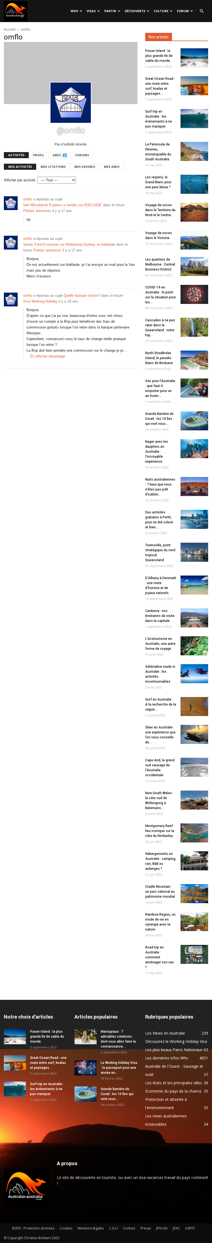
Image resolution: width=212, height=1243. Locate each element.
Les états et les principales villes (173, 1082)
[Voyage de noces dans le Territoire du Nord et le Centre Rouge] (194, 212)
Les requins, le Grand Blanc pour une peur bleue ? (158, 182)
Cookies (66, 1228)
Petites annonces (37, 211)
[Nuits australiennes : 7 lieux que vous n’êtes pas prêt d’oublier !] (194, 486)
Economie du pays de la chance (173, 1091)
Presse (146, 1228)
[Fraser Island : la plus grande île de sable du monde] (194, 57)
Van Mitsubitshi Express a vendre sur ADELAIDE (62, 205)
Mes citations (53, 167)
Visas (91, 11)
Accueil (9, 29)
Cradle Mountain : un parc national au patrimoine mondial (160, 892)
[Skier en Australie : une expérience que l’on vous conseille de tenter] (194, 734)
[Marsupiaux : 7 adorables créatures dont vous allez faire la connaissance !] (86, 1036)
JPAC (176, 1228)
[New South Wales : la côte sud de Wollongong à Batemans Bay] (194, 800)
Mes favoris (84, 167)
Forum (183, 11)
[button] (201, 11)
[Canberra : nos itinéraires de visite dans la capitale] (194, 617)
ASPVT (190, 1228)
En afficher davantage (47, 356)
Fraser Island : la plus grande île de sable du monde (159, 56)
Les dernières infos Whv (166, 1058)
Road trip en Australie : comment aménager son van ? (159, 957)
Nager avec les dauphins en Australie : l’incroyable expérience (156, 451)
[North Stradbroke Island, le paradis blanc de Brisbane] (194, 360)
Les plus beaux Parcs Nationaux (173, 1049)
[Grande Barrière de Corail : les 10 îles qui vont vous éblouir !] (194, 420)
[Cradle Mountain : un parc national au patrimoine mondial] (194, 893)
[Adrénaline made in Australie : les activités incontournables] (194, 673)
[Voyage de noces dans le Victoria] (194, 240)
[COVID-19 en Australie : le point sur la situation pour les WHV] (194, 294)
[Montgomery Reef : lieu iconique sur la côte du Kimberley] (194, 832)
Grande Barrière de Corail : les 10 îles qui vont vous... (159, 419)
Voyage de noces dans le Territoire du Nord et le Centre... (160, 210)
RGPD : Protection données (33, 1228)
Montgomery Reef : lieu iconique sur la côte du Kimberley (159, 831)
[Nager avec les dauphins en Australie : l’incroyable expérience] (194, 448)
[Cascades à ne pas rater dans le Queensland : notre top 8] (194, 327)
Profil (38, 155)
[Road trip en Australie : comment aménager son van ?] (194, 954)
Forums (82, 155)
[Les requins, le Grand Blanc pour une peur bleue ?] (194, 184)
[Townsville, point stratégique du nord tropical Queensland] (194, 552)
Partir (110, 11)
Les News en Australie (165, 1033)
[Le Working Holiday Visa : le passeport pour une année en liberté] (86, 1067)
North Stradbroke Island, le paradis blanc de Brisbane (159, 358)
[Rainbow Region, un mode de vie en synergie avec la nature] (194, 921)
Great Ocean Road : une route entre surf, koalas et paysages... (48, 1063)
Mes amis (112, 167)
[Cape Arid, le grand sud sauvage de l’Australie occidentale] (194, 767)
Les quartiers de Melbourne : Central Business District (160, 264)
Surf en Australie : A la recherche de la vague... (160, 704)
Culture (161, 11)
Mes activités (20, 167)
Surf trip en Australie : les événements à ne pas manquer (47, 1089)
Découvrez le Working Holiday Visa (176, 1041)
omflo (27, 199)
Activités (16, 155)
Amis (59, 155)
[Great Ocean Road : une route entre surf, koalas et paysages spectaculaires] (194, 85)
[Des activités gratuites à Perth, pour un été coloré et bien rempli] (194, 519)
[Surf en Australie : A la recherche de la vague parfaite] (194, 706)
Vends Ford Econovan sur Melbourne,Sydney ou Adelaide (69, 244)
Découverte (135, 11)
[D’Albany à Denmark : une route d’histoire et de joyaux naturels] (194, 585)
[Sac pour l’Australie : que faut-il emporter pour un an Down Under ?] (194, 387)
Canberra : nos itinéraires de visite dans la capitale (159, 616)
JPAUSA (162, 1228)
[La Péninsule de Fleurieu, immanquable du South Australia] (194, 151)
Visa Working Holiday (40, 301)
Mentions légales (91, 1228)
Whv (74, 11)
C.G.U (113, 1228)
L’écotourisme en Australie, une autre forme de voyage (160, 644)
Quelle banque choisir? (82, 295)
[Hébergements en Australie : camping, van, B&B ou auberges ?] (194, 860)
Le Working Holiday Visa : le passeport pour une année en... (119, 1068)
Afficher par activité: (20, 180)
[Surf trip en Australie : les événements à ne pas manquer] (194, 118)
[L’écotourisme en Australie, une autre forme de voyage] (194, 645)
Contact (129, 1228)
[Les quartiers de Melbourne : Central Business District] (194, 266)
